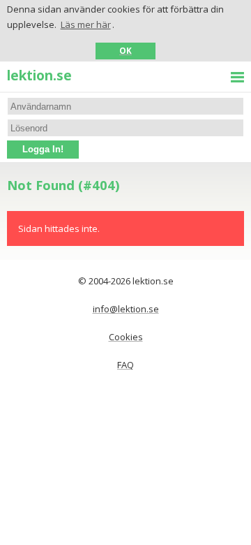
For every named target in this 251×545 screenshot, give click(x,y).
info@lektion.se (126, 309)
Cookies (126, 336)
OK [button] (125, 50)
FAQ (125, 364)
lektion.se (39, 75)
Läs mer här (86, 24)
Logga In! (42, 149)
